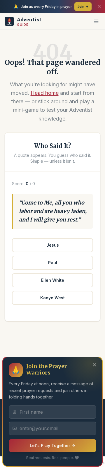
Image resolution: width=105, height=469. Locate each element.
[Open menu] (96, 21)
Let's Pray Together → (52, 445)
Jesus (52, 245)
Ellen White (52, 280)
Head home (45, 93)
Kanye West (52, 297)
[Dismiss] (99, 6)
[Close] (94, 364)
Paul (52, 262)
